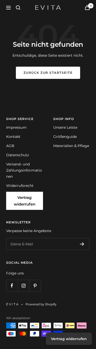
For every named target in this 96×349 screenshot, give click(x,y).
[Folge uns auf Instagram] (23, 285)
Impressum (16, 127)
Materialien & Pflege (71, 145)
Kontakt (13, 136)
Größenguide (65, 136)
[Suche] (18, 7)
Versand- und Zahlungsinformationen (24, 170)
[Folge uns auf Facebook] (12, 285)
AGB (10, 145)
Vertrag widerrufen (24, 201)
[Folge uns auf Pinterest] (35, 285)
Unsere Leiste (65, 127)
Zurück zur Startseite (48, 73)
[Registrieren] (82, 244)
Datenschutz (17, 155)
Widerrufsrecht (20, 185)
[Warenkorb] (87, 7)
